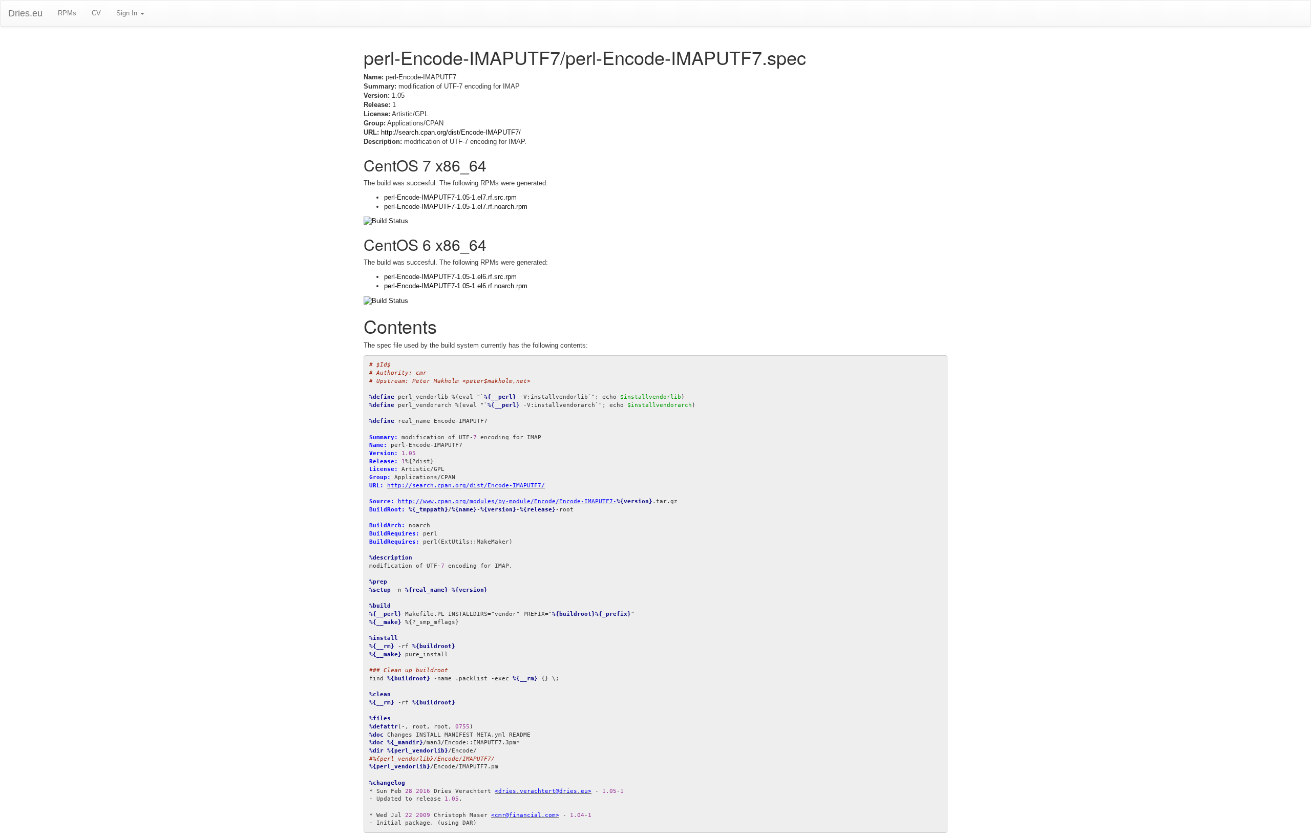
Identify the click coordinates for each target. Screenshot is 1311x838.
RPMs (67, 13)
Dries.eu (25, 13)
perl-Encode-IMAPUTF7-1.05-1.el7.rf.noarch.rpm (455, 206)
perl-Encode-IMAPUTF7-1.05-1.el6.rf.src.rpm (450, 277)
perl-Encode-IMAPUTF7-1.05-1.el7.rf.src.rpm (450, 197)
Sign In (127, 13)
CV (96, 13)
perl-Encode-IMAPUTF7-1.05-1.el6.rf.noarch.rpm (455, 286)
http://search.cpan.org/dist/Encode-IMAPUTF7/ (451, 132)
